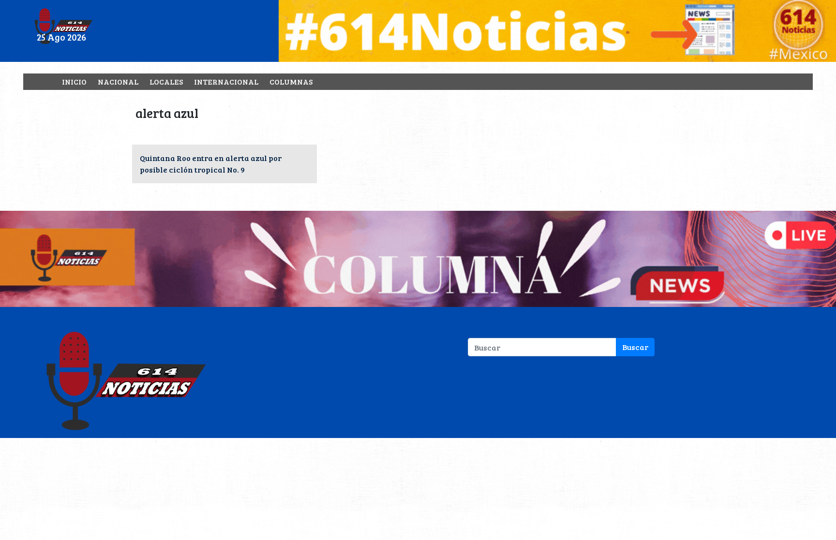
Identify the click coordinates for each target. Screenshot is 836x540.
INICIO (74, 81)
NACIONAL (118, 81)
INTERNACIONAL (226, 81)
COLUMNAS (291, 81)
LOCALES (166, 81)
